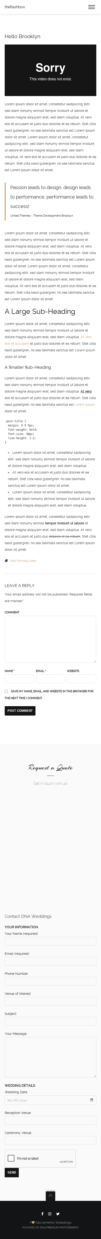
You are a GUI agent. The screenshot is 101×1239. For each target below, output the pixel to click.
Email (41, 671)
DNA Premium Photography (59, 1227)
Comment (12, 612)
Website (73, 671)
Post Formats (18, 561)
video (32, 561)
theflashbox (15, 7)
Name (10, 671)
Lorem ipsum (85, 404)
